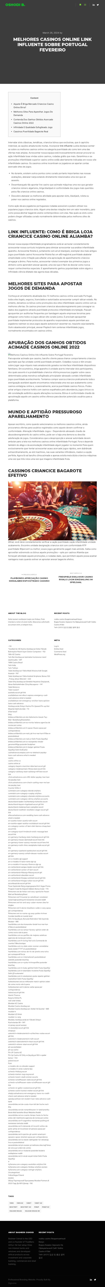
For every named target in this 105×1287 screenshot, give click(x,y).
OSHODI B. (15, 5)
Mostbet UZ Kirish (15, 1014)
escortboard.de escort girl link (19, 883)
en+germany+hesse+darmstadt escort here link (26, 840)
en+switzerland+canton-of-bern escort (23, 870)
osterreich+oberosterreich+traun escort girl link (26, 1042)
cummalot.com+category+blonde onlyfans (24, 791)
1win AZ (20, 1203)
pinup (36, 1207)
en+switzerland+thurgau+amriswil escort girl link (27, 878)
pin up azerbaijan (14, 1047)
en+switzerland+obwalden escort (21, 875)
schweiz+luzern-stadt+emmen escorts (23, 1077)
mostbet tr (12, 1012)
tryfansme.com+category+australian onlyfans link (27, 1164)
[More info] (80, 5)
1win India (12, 665)
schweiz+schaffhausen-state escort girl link (25, 1080)
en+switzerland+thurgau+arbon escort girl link (26, 881)
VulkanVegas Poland (16, 1175)
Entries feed (58, 649)
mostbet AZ (26, 1207)
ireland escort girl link (16, 992)
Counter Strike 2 (14, 788)
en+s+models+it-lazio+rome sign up (22, 862)
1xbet (28, 1203)
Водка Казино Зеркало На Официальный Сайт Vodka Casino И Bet (51, 1248)
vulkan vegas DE (32, 1211)
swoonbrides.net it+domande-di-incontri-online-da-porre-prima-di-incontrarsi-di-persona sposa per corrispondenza (28, 1129)
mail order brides (14, 1001)
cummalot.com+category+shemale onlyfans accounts (28, 796)
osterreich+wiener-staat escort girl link (23, 1044)
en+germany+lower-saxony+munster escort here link (28, 842)
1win (12, 1203)
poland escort (13, 1061)
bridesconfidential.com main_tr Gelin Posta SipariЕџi (28, 739)
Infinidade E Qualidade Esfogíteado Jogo (33, 127)
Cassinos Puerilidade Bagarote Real (31, 131)
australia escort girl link (17, 692)
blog (9, 714)
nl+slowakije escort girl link (18, 1028)
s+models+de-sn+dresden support (21, 1066)
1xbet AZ (38, 1203)
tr (8, 1161)
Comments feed (60, 652)
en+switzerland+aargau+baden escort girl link (25, 867)
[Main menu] (85, 5)
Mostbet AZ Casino (15, 1003)
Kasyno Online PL (15, 998)
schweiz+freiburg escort (17, 1072)
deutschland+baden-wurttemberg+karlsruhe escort (27, 802)
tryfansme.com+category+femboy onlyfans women (27, 1167)
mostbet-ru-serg (14, 1017)
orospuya (11, 1031)
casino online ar (14, 763)
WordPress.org (59, 654)
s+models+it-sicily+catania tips (20, 1069)
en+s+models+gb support (18, 859)
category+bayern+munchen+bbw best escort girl (27, 766)
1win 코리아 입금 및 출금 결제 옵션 (67, 627)
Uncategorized (14, 1172)
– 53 (9, 646)
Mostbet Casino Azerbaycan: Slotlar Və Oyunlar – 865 (28, 1009)
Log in (56, 646)
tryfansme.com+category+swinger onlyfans (25, 1170)
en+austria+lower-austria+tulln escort (22, 821)
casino (10, 758)
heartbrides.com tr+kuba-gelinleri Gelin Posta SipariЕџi (29, 968)
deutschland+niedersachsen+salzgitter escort (25, 807)
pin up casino (13, 1050)
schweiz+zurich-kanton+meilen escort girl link (26, 1091)
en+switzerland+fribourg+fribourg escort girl (25, 872)
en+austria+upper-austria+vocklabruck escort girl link (29, 823)
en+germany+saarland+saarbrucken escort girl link (27, 851)
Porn (10, 1063)
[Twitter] (98, 5)
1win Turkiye (13, 668)
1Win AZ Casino (14, 654)
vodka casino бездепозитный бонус (68, 619)
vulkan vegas (16, 1211)
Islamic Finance (14, 995)
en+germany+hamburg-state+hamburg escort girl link (28, 837)
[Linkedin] (93, 5)
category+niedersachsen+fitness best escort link (27, 769)
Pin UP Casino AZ (15, 1052)
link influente (66, 146)
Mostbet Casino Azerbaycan (19, 1006)
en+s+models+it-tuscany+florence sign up (24, 864)
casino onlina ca (14, 761)
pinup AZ (45, 1207)
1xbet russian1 (13, 690)
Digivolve (12, 1283)
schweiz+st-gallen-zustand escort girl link (24, 1088)
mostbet (14, 1207)
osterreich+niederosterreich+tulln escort (23, 1039)
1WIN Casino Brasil (15, 662)
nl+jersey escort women (17, 1025)
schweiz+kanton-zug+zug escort (21, 1074)
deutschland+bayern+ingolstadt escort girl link (26, 804)
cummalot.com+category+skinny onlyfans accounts (28, 799)
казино (11, 1178)
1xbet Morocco (14, 687)
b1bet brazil (12, 712)
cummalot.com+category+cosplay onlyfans (24, 793)
